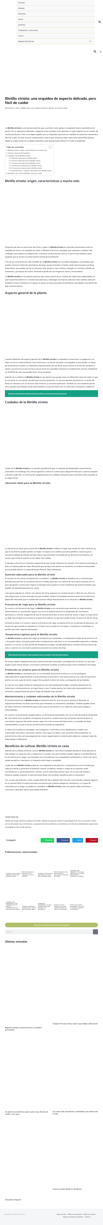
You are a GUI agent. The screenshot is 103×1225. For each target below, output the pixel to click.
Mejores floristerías (26, 41)
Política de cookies (89, 1214)
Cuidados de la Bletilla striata (19, 156)
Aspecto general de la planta (19, 153)
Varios (20, 36)
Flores (20, 19)
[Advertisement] (51, 74)
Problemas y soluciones (28, 30)
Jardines (21, 25)
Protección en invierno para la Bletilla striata (26, 168)
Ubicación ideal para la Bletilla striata (24, 158)
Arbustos (22, 14)
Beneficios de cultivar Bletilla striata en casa (25, 173)
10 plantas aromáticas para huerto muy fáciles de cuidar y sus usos (26, 1113)
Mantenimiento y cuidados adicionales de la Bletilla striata (31, 171)
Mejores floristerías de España (73, 1217)
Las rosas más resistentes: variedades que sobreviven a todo (75, 1112)
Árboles (21, 8)
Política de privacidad (74, 1214)
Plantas (21, 3)
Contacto (87, 1217)
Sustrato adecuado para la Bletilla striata (25, 161)
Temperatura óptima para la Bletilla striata (26, 166)
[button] (99, 22)
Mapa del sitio (61, 1214)
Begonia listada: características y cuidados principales (23, 1028)
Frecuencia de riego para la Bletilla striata (25, 163)
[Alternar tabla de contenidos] (49, 147)
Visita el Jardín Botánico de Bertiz (67, 1189)
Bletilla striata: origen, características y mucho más (27, 150)
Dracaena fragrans (13, 1199)
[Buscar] (95, 931)
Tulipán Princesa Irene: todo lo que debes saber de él (75, 1023)
